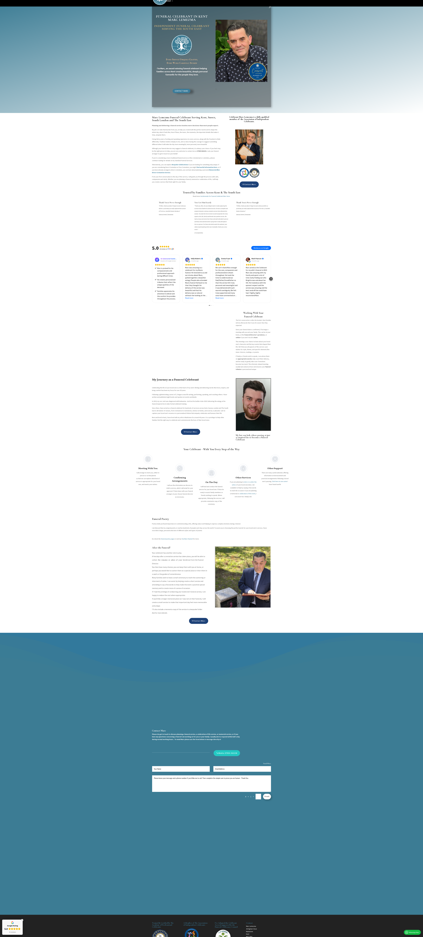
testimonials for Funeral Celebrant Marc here (215, 196)
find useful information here (207, 167)
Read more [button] (189, 298)
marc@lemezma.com (228, 739)
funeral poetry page (167, 539)
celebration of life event (247, 494)
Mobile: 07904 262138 (227, 753)
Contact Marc (181, 91)
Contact (168, 1)
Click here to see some (279, 481)
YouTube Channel (187, 539)
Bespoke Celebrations (180, 165)
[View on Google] (187, 260)
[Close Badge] (22, 920)
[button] (152, 279)
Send (267, 797)
